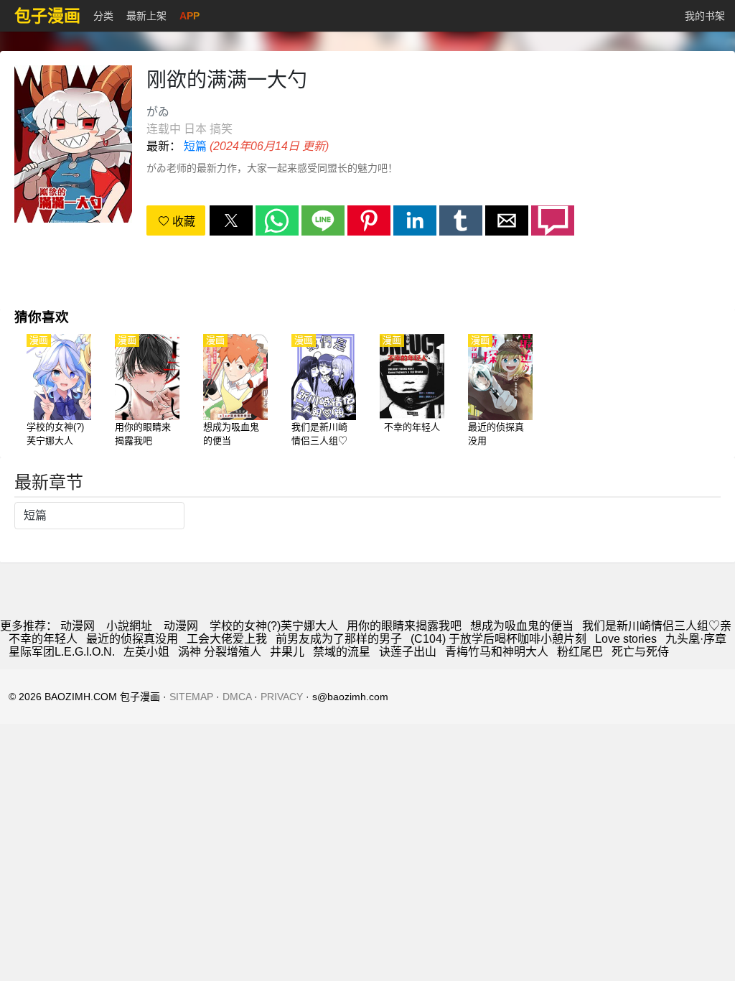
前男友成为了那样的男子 (339, 639)
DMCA (237, 696)
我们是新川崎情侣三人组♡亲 (656, 626)
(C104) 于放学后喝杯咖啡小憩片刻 (498, 639)
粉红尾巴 (580, 652)
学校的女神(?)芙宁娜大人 (274, 626)
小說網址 (129, 626)
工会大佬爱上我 (227, 639)
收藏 (182, 221)
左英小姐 (146, 652)
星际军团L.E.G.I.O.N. (62, 652)
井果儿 (287, 652)
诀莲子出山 (407, 652)
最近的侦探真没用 (132, 639)
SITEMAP (191, 696)
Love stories (626, 639)
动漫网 (77, 626)
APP (189, 16)
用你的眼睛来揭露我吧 (404, 626)
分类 (103, 16)
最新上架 (146, 16)
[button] (231, 220)
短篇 (195, 146)
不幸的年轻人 (43, 639)
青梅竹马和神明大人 (496, 652)
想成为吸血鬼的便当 (522, 626)
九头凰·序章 (695, 639)
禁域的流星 (341, 652)
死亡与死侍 (640, 652)
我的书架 (705, 16)
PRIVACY (282, 696)
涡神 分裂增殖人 (219, 652)
